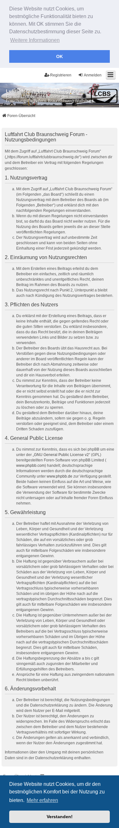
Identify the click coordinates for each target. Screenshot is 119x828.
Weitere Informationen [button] (35, 40)
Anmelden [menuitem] (93, 75)
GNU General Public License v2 (61, 455)
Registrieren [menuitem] (60, 75)
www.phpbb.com (30, 465)
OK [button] (59, 56)
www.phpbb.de (59, 476)
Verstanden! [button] (60, 816)
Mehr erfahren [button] (42, 800)
